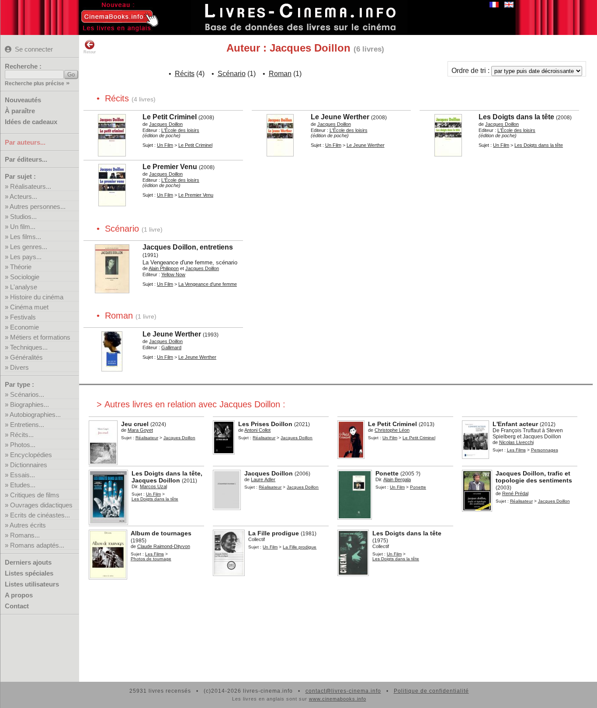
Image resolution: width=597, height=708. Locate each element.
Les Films (516, 450)
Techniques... (29, 347)
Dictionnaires (28, 465)
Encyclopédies (31, 454)
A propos (19, 595)
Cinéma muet (29, 307)
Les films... (25, 236)
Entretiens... (27, 424)
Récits (184, 73)
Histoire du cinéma (36, 297)
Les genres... (28, 246)
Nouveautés (23, 100)
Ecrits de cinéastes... (40, 515)
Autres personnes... (38, 206)
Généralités (26, 357)
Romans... (25, 535)
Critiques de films (34, 495)
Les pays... (26, 256)
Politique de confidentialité (431, 691)
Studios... (23, 216)
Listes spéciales (29, 573)
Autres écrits (28, 525)
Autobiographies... (35, 414)
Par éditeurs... (26, 159)
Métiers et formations (40, 337)
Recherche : (23, 66)
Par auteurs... (25, 142)
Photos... (22, 444)
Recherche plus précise (34, 83)
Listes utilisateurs (32, 584)
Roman (280, 73)
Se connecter (34, 49)
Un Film (165, 145)
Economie (24, 327)
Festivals (23, 317)
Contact (17, 606)
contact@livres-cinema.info (343, 691)
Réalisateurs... (30, 186)
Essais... (22, 475)
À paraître (20, 111)
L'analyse (23, 287)
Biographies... (29, 404)
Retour (89, 52)
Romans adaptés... (37, 545)
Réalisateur (146, 437)
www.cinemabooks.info (337, 698)
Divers (19, 367)
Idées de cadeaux (31, 121)
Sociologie (24, 277)
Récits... (22, 434)
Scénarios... (27, 394)
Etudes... (22, 485)
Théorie (20, 267)
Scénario (232, 73)
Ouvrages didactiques (41, 505)
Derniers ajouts (28, 562)
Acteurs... (23, 196)
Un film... (22, 226)
